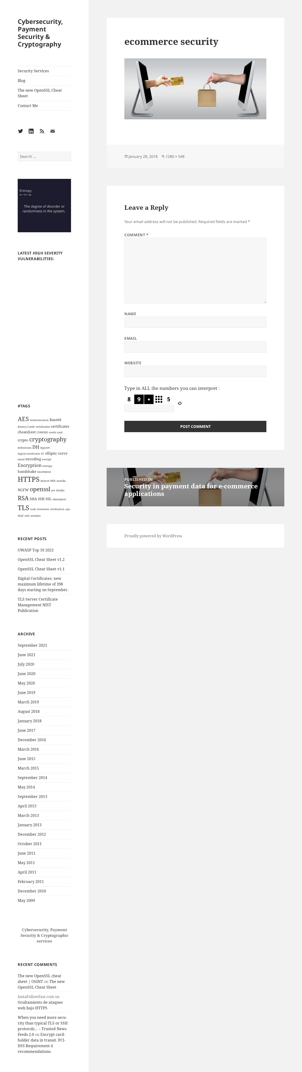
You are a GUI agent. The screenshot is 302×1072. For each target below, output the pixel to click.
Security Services (33, 70)
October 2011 (30, 843)
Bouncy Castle (26, 426)
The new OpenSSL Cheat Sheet (40, 93)
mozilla (61, 480)
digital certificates (29, 453)
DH (35, 447)
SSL (48, 498)
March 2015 (28, 768)
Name (130, 313)
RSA (23, 498)
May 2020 (26, 683)
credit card (56, 432)
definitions (24, 447)
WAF (21, 515)
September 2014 (32, 777)
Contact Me (28, 105)
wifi (27, 515)
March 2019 (28, 702)
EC (42, 453)
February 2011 (31, 881)
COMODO (42, 432)
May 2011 (26, 862)
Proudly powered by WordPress (153, 535)
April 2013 (27, 806)
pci (53, 490)
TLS (23, 507)
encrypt (46, 459)
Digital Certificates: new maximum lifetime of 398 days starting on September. (43, 584)
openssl (40, 489)
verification (57, 509)
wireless (35, 515)
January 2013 (30, 824)
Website (132, 363)
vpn (67, 509)
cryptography (48, 439)
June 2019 (26, 692)
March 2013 (28, 815)
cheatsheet (27, 432)
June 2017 (26, 730)
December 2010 (32, 891)
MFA (53, 480)
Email (130, 338)
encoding (33, 458)
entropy (47, 466)
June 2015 (26, 758)
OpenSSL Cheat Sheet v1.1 (41, 569)
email (21, 459)
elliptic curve (56, 453)
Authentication (39, 420)
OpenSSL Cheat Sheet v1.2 (41, 559)
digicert (45, 447)
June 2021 (26, 654)
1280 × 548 (175, 156)
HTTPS (29, 479)
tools (33, 509)
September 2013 (32, 796)
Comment (136, 234)
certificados (43, 426)
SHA (33, 498)
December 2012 (32, 834)
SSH (41, 498)
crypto (23, 440)
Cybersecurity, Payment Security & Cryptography (40, 32)
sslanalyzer (59, 499)
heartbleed (44, 472)
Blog (21, 80)
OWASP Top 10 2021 (36, 550)
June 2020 (26, 673)
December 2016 (32, 739)
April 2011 (27, 872)
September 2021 (32, 645)
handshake (27, 471)
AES (23, 419)
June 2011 (26, 853)
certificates (60, 426)
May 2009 (26, 900)
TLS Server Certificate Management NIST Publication (38, 605)
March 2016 (28, 749)
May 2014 (26, 787)
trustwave (43, 509)
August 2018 (29, 711)
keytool (45, 480)
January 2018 (30, 720)
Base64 (55, 419)
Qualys (60, 490)
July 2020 (26, 664)
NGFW (23, 489)
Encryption (30, 465)
